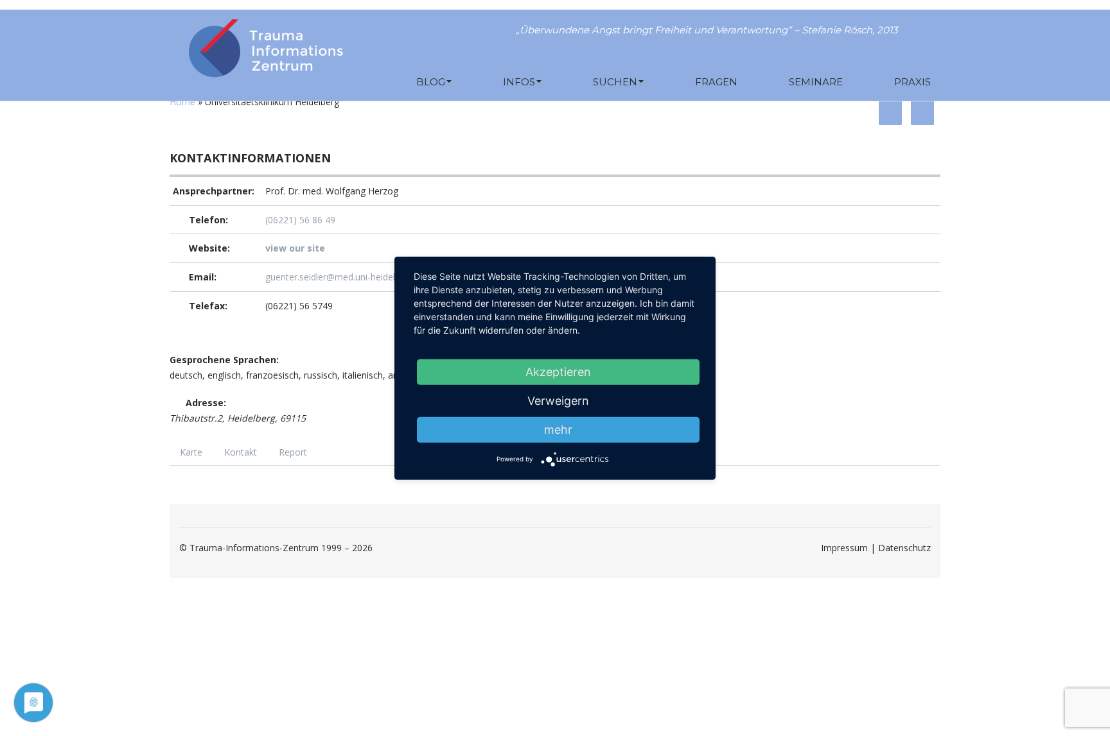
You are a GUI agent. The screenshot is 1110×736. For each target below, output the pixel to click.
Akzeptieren (558, 371)
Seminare (816, 82)
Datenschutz (904, 548)
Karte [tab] (191, 452)
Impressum (844, 548)
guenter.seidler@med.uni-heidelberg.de (345, 277)
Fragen (716, 82)
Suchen (615, 82)
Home (182, 102)
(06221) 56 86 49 (300, 220)
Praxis (912, 82)
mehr (558, 429)
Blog (430, 82)
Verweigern (558, 400)
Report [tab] (293, 452)
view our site (295, 248)
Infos (519, 82)
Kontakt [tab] (240, 452)
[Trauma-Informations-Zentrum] (266, 45)
